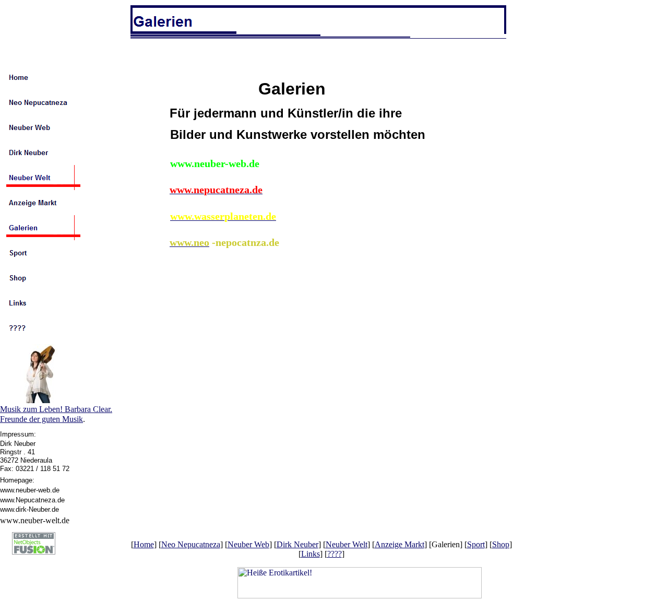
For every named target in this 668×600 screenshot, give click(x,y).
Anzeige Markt (399, 544)
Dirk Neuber (297, 544)
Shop (500, 544)
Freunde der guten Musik (41, 419)
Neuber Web (248, 544)
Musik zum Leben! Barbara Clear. (56, 409)
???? (334, 553)
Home (144, 544)
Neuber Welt (346, 544)
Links (310, 553)
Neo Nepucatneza (190, 544)
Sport (476, 544)
